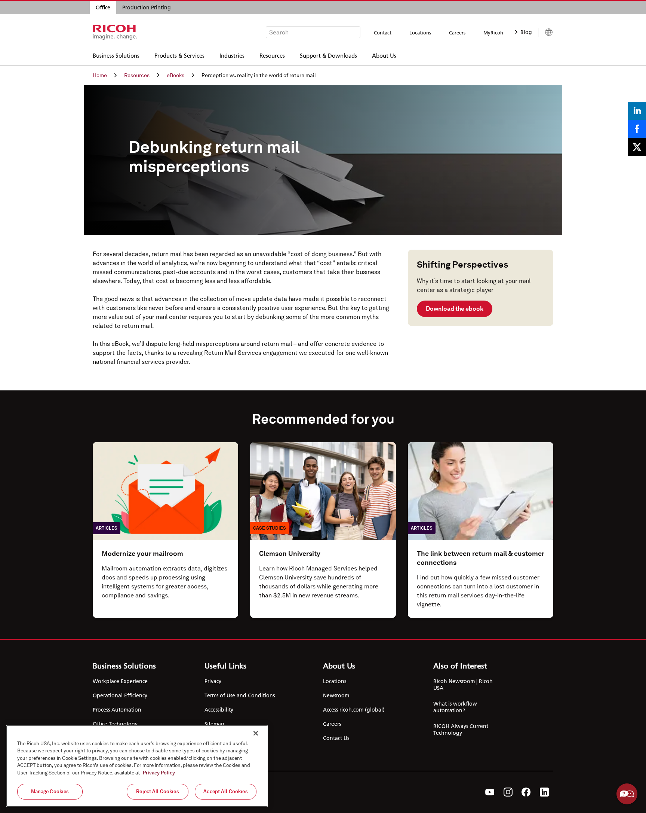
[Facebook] (526, 792)
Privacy (212, 681)
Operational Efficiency (120, 695)
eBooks (175, 75)
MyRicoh (493, 33)
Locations (420, 33)
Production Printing (146, 7)
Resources (272, 55)
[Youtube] (490, 792)
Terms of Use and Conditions (239, 695)
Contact (382, 33)
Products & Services (179, 55)
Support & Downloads (328, 55)
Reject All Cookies (157, 791)
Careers (457, 33)
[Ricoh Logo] (115, 32)
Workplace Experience (120, 681)
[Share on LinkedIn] (637, 111)
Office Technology (115, 724)
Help (626, 793)
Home (100, 75)
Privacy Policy (159, 773)
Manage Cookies (50, 791)
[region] (137, 766)
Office (103, 7)
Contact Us (336, 738)
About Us (384, 55)
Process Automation (117, 709)
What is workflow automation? (455, 707)
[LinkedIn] (544, 792)
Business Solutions (116, 55)
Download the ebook (454, 308)
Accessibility (218, 709)
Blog (526, 32)
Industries (231, 55)
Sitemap (214, 724)
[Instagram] (508, 792)
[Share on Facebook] (637, 129)
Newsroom (336, 695)
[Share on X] (637, 147)
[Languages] (545, 32)
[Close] (255, 733)
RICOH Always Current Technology (460, 729)
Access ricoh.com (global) (354, 709)
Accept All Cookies (225, 791)
